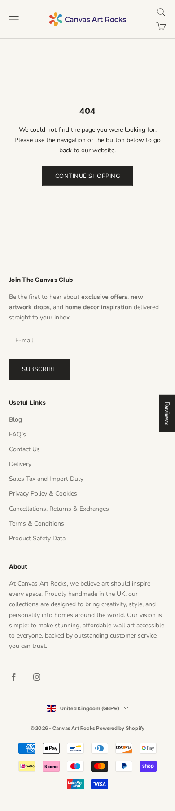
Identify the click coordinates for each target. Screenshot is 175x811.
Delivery (20, 464)
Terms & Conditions (36, 523)
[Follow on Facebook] (13, 677)
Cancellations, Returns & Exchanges (59, 509)
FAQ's (17, 434)
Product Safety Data (37, 538)
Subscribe (39, 369)
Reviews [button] (167, 413)
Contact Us (24, 449)
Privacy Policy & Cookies (43, 493)
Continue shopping (87, 176)
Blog (15, 419)
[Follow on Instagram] (36, 677)
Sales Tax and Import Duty (46, 479)
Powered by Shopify (120, 728)
